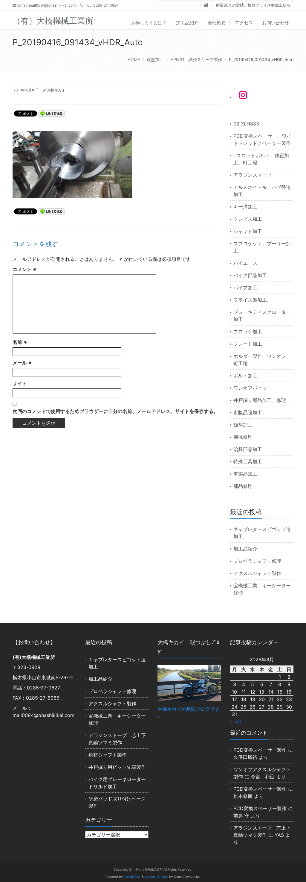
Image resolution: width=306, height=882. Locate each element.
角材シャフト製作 (107, 755)
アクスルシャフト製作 (257, 573)
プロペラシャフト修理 (257, 561)
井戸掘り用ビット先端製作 (117, 767)
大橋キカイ (56, 90)
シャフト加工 (247, 231)
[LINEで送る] (52, 113)
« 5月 (236, 721)
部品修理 (243, 486)
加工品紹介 (187, 22)
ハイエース (245, 263)
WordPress (132, 877)
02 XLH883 (246, 124)
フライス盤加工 (250, 300)
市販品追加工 (247, 412)
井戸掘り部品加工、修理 (259, 400)
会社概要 (217, 22)
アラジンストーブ (252, 175)
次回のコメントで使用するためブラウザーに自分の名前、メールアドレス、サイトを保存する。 (115, 411)
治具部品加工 (247, 449)
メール (22, 363)
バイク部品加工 (250, 275)
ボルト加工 (245, 376)
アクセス (244, 22)
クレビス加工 (247, 219)
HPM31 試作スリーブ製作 (196, 59)
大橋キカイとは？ (149, 22)
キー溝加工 (245, 207)
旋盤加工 (155, 59)
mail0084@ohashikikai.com (52, 5)
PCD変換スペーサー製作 (260, 750)
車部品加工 (245, 474)
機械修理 (243, 437)
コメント (25, 269)
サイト (20, 383)
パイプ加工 (245, 288)
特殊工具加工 (247, 462)
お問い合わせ (275, 22)
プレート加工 (247, 344)
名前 (20, 342)
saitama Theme (156, 877)
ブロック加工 (247, 332)
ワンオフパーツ (250, 388)
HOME (134, 59)
